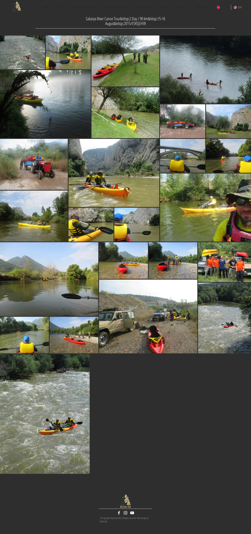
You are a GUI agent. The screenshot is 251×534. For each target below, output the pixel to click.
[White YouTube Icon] (132, 512)
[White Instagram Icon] (125, 512)
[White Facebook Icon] (118, 512)
